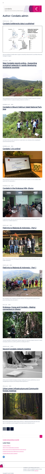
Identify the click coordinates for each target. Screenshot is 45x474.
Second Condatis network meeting (17, 349)
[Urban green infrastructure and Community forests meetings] (22, 406)
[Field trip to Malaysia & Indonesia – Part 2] (22, 243)
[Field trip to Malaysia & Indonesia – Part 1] (22, 283)
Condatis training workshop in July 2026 (11, 440)
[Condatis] (22, 8)
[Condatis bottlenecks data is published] (22, 39)
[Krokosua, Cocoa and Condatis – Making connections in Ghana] (22, 324)
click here (36, 470)
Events (12, 346)
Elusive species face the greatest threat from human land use (14, 449)
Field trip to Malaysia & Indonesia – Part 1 (19, 267)
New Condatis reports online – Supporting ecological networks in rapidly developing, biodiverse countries (20, 65)
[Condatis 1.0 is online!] (22, 164)
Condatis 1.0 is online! (11, 148)
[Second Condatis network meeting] (22, 364)
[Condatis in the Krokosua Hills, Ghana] (22, 203)
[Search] (41, 436)
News (10, 60)
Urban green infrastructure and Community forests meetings (20, 389)
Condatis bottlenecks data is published (18, 23)
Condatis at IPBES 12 (6, 445)
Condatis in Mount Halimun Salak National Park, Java (22, 108)
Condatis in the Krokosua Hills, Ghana (18, 188)
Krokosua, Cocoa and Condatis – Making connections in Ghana (19, 308)
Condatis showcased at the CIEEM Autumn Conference (13, 451)
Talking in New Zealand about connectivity (11, 447)
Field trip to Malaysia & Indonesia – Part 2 (19, 228)
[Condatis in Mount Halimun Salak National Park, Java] (22, 124)
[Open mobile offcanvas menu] (3, 3)
